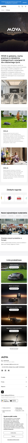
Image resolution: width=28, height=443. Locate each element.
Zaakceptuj (13, 432)
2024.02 (3, 216)
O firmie (8, 10)
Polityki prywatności (8, 429)
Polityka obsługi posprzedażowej (18, 408)
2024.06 (10, 216)
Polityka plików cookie (19, 410)
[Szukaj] (19, 6)
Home (2, 10)
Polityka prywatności (6, 407)
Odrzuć (13, 436)
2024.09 (18, 216)
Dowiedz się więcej (14, 267)
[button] (22, 6)
